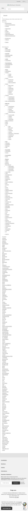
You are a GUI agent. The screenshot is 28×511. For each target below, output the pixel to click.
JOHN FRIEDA (5, 339)
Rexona (7, 220)
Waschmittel (7, 56)
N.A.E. (3, 379)
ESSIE (3, 293)
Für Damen (7, 65)
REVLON (4, 406)
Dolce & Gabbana (9, 182)
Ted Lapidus (7, 228)
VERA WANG (5, 440)
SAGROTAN (4, 411)
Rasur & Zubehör (12, 82)
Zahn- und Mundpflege (10, 101)
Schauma (7, 224)
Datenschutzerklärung (5, 478)
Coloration (7, 143)
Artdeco (7, 162)
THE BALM (4, 437)
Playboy (7, 216)
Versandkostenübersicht (6, 506)
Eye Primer (10, 107)
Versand (20, 502)
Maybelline (7, 207)
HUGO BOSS (5, 336)
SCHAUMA (4, 417)
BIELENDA (4, 253)
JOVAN (3, 342)
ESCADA (4, 290)
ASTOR (3, 249)
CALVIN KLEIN (5, 268)
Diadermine (7, 179)
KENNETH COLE (5, 347)
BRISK (3, 258)
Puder (9, 137)
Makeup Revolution (9, 204)
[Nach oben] (14, 12)
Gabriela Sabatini (9, 190)
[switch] (24, 509)
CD (3, 263)
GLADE (3, 310)
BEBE (3, 246)
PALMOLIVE (4, 389)
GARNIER (4, 309)
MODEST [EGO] (5, 370)
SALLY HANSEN (5, 413)
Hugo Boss (7, 199)
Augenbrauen (11, 106)
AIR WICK (4, 242)
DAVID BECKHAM (6, 275)
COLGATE (4, 270)
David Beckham (8, 174)
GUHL (3, 325)
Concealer (10, 130)
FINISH (3, 302)
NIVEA (3, 377)
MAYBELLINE (5, 364)
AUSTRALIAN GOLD (6, 251)
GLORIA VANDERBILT (7, 315)
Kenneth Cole (8, 201)
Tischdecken (8, 60)
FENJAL (4, 298)
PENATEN (4, 390)
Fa (5, 186)
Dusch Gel (10, 81)
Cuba (6, 173)
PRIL (3, 410)
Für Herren (7, 67)
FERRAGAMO (5, 394)
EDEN (3, 282)
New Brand (7, 210)
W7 (6, 231)
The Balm (7, 230)
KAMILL (4, 445)
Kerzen (6, 152)
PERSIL (4, 400)
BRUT (3, 261)
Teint (6, 125)
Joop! (6, 200)
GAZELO (4, 312)
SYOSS (3, 434)
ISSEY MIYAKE (5, 333)
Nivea (6, 211)
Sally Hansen (8, 221)
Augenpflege (8, 71)
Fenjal (6, 187)
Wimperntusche (11, 112)
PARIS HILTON (5, 391)
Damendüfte (7, 49)
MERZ (3, 366)
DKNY (6, 180)
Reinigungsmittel (8, 55)
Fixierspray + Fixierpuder (13, 133)
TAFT (3, 436)
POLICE (4, 397)
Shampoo (7, 146)
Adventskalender (8, 64)
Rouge (9, 139)
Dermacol (7, 177)
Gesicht (6, 72)
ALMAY (3, 447)
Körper (6, 84)
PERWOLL (4, 393)
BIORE (3, 255)
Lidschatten (10, 110)
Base (9, 126)
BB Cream (10, 127)
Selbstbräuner (11, 96)
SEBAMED (4, 421)
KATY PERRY (5, 344)
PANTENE (4, 387)
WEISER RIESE (5, 426)
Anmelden (18, 1)
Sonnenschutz (11, 99)
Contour (10, 132)
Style (6, 147)
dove (6, 183)
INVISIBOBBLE (5, 330)
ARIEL (3, 245)
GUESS (3, 323)
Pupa (6, 218)
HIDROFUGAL (5, 332)
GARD (3, 450)
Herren (6, 78)
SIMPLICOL (4, 428)
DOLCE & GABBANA (6, 285)
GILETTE (4, 319)
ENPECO (4, 288)
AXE (3, 252)
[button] (4, 460)
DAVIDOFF (4, 276)
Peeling (10, 92)
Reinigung (10, 76)
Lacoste (7, 203)
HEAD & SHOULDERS (7, 326)
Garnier (6, 191)
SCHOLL (4, 418)
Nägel (6, 122)
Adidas (6, 160)
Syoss (6, 227)
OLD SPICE (4, 383)
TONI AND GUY (5, 448)
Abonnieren (15, 483)
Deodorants (10, 79)
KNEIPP (4, 349)
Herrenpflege (11, 170)
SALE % (7, 234)
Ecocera (7, 184)
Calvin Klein (7, 172)
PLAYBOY (4, 396)
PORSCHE (4, 398)
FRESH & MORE (5, 305)
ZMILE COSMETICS (6, 433)
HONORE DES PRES (6, 334)
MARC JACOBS (5, 441)
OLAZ (3, 381)
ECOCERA (4, 299)
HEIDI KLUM (5, 327)
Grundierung (11, 134)
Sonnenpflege (11, 98)
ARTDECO (4, 248)
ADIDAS (4, 241)
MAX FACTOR (5, 363)
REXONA (4, 407)
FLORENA (4, 303)
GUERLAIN (4, 322)
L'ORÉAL (4, 362)
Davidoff (7, 176)
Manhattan (7, 206)
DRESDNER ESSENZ (7, 289)
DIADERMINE (5, 280)
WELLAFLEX (5, 427)
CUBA (3, 273)
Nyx (6, 213)
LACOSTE (4, 352)
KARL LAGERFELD (6, 343)
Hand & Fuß (10, 89)
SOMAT (3, 431)
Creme (9, 74)
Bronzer (10, 129)
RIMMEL (4, 408)
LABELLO (4, 350)
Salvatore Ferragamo (9, 223)
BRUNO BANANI (5, 259)
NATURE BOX (5, 369)
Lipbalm (10, 116)
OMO (3, 384)
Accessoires (7, 151)
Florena (7, 189)
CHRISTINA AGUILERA (7, 269)
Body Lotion (10, 85)
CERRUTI (4, 265)
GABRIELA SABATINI (6, 307)
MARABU (4, 360)
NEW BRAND (5, 374)
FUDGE (3, 306)
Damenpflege (11, 167)
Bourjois (7, 163)
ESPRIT (4, 292)
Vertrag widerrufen (7, 508)
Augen (6, 105)
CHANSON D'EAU (6, 266)
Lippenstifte (10, 119)
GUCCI (3, 320)
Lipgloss (10, 117)
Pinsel (6, 123)
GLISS (3, 313)
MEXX (3, 367)
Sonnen (7, 95)
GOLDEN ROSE (5, 316)
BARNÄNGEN (5, 243)
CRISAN (4, 238)
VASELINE (4, 239)
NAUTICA (4, 371)
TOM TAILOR (5, 438)
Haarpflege (7, 144)
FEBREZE (4, 295)
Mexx (6, 209)
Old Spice (7, 214)
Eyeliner (10, 109)
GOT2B (3, 317)
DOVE (3, 286)
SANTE (3, 414)
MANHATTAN (5, 359)
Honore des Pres (8, 197)
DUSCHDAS (5, 296)
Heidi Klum (7, 196)
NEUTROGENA (5, 373)
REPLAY (4, 404)
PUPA (3, 403)
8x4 (3, 424)
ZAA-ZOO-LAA (5, 430)
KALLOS (4, 346)
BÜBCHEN (4, 262)
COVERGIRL (5, 272)
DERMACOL (5, 279)
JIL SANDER (5, 337)
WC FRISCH (4, 423)
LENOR (3, 354)
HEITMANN (4, 329)
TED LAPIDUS (5, 416)
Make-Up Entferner (9, 120)
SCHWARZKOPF (5, 420)
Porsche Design (8, 217)
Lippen (6, 113)
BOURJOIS (4, 256)
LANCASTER (5, 353)
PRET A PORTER (5, 401)
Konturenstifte (11, 115)
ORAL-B (4, 386)
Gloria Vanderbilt (8, 193)
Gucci (6, 194)
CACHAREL (4, 444)
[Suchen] (25, 9)
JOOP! (3, 340)
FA (2, 300)
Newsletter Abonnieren (22, 483)
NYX (3, 376)
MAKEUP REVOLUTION (7, 356)
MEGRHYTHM (5, 443)
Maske (9, 75)
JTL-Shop (17, 497)
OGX (3, 380)
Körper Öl (10, 91)
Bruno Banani (8, 164)
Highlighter (10, 136)
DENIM (3, 278)
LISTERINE (4, 357)
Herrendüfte (7, 51)
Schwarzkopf (8, 226)
